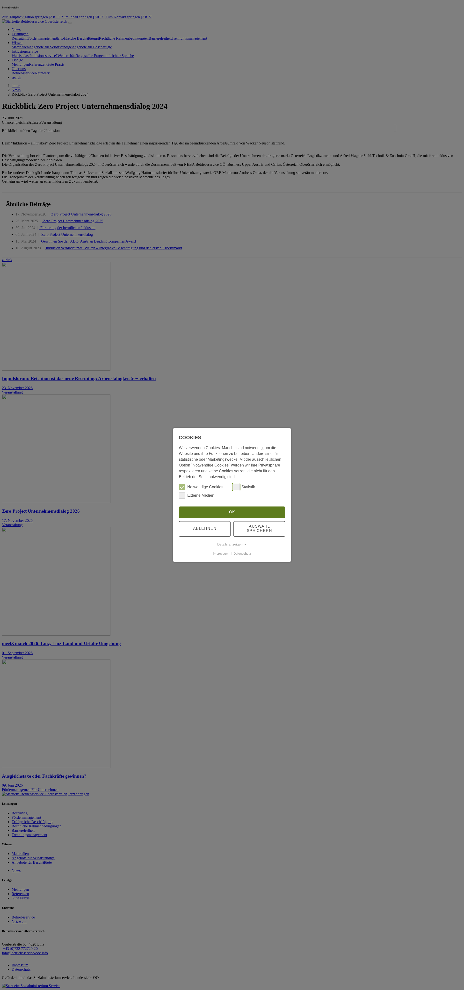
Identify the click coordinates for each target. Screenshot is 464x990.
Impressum (221, 553)
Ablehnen (205, 529)
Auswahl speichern (259, 528)
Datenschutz (242, 553)
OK (232, 512)
